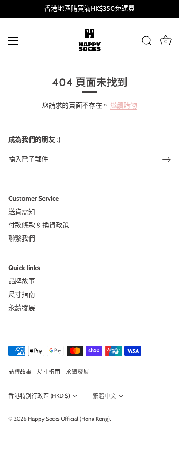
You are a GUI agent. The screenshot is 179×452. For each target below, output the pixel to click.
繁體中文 (104, 395)
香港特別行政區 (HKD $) (39, 395)
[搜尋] (147, 42)
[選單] (13, 41)
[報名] (166, 159)
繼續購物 (123, 105)
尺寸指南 (21, 294)
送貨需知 (21, 212)
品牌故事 (21, 281)
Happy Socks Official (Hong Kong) (69, 418)
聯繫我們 (21, 238)
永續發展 (21, 308)
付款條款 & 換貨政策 (38, 225)
